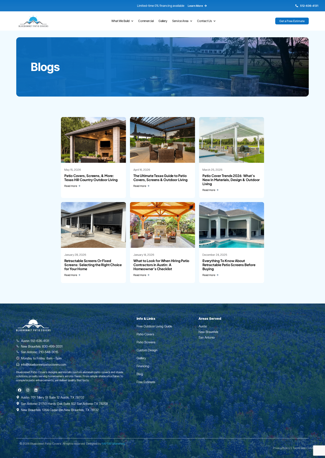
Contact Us (204, 21)
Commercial (146, 21)
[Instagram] (27, 390)
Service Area (180, 21)
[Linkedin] (35, 390)
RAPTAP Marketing (113, 443)
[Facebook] (19, 390)
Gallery (162, 21)
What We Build (120, 21)
